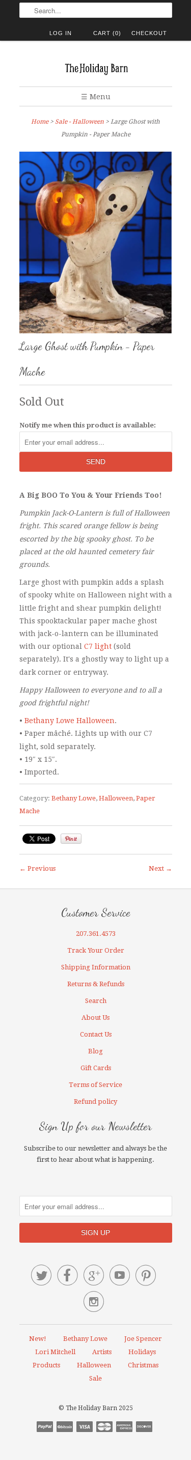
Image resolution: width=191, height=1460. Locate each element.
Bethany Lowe (73, 798)
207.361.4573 (96, 933)
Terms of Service (95, 1085)
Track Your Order (95, 950)
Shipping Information (95, 967)
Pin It (71, 839)
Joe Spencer (143, 1338)
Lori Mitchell (55, 1352)
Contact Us (96, 1034)
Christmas (143, 1365)
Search (95, 1001)
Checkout (149, 33)
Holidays (142, 1352)
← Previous (37, 868)
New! (37, 1338)
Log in (60, 33)
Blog (95, 1051)
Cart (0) (107, 33)
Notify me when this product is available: (87, 425)
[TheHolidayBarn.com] (95, 67)
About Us (95, 1017)
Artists (102, 1352)
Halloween (116, 798)
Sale (95, 1378)
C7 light (98, 646)
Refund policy (95, 1101)
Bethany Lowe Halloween (69, 721)
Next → (160, 868)
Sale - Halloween (79, 121)
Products (46, 1365)
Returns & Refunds (95, 984)
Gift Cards (95, 1068)
